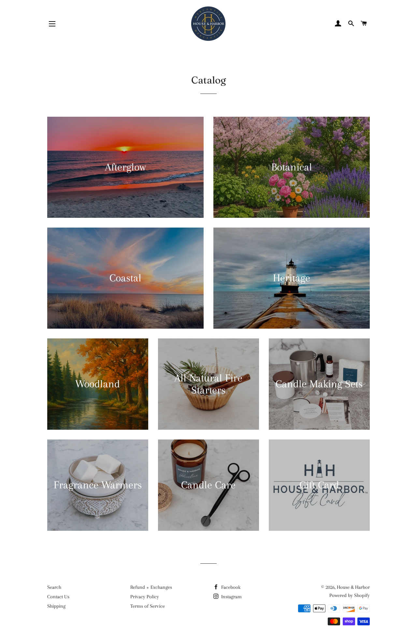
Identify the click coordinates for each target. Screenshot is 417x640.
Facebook (230, 587)
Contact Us (58, 597)
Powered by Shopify (349, 595)
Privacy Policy (144, 597)
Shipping (56, 606)
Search (54, 587)
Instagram (231, 597)
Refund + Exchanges (151, 587)
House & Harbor (353, 587)
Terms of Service (147, 606)
